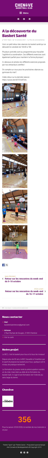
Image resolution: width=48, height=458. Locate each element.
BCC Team (7, 40)
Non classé (8, 308)
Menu (25, 12)
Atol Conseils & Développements (18, 447)
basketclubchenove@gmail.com (16, 325)
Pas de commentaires (37, 40)
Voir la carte (9, 337)
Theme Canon (20, 445)
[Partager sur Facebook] (3, 265)
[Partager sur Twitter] (6, 265)
